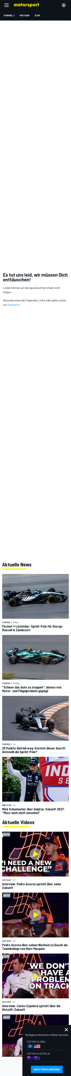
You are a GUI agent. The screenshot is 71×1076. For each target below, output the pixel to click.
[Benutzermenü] (63, 5)
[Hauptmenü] (6, 5)
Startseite (13, 304)
